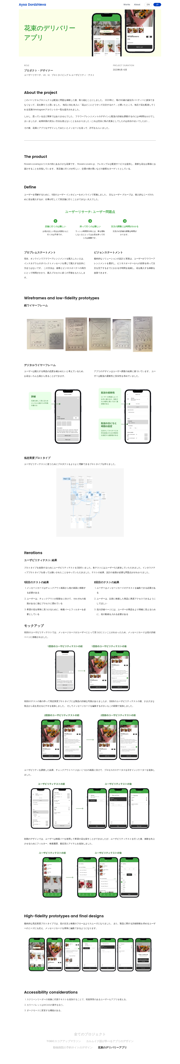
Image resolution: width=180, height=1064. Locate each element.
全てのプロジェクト (90, 1034)
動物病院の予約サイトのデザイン (73, 1047)
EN (148, 4)
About (137, 5)
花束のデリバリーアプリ (112, 1047)
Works (126, 5)
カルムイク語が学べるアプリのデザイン (110, 1041)
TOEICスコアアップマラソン (64, 1041)
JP (157, 4)
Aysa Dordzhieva (32, 4)
